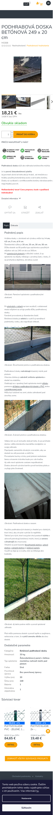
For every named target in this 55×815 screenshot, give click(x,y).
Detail (10, 744)
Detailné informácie (9, 198)
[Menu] (48, 3)
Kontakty (39, 776)
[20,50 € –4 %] (41, 714)
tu (37, 791)
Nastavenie (26, 798)
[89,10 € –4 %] (14, 714)
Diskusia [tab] (14, 225)
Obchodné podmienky (21, 776)
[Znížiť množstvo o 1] (11, 136)
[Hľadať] (29, 3)
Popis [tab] (6, 225)
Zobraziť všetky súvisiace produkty (27, 758)
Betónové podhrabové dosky (33, 650)
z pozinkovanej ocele (13, 389)
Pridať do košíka (25, 134)
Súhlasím (26, 807)
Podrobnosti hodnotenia (38, 45)
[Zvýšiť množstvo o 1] (11, 132)
